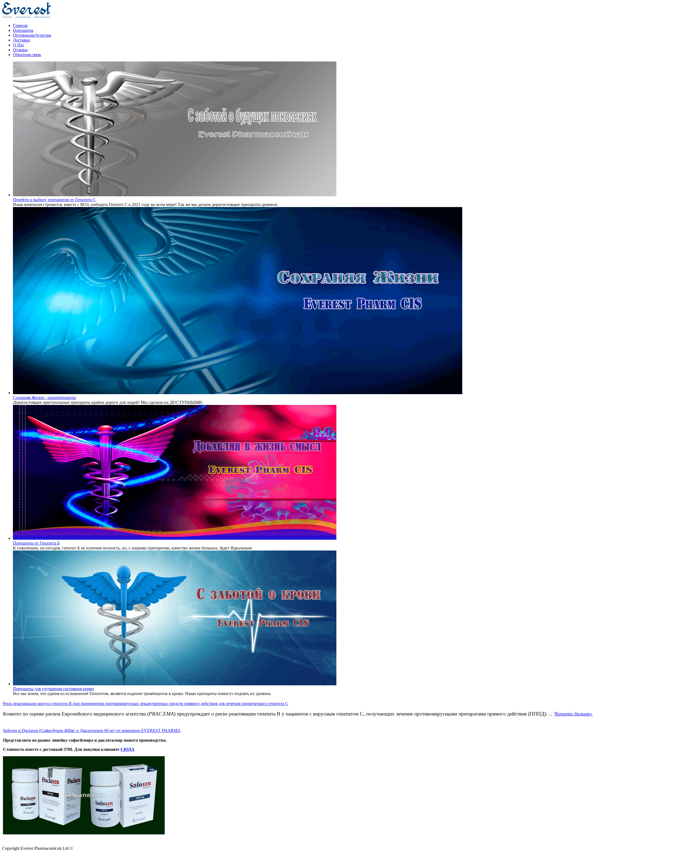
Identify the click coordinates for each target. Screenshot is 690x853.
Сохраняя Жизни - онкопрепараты (44, 397)
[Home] (26, 16)
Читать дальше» (573, 714)
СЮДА (127, 749)
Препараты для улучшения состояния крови (53, 688)
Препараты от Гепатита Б (36, 543)
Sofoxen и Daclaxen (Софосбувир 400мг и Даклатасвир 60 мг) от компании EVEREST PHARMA (92, 730)
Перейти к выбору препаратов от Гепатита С (54, 199)
